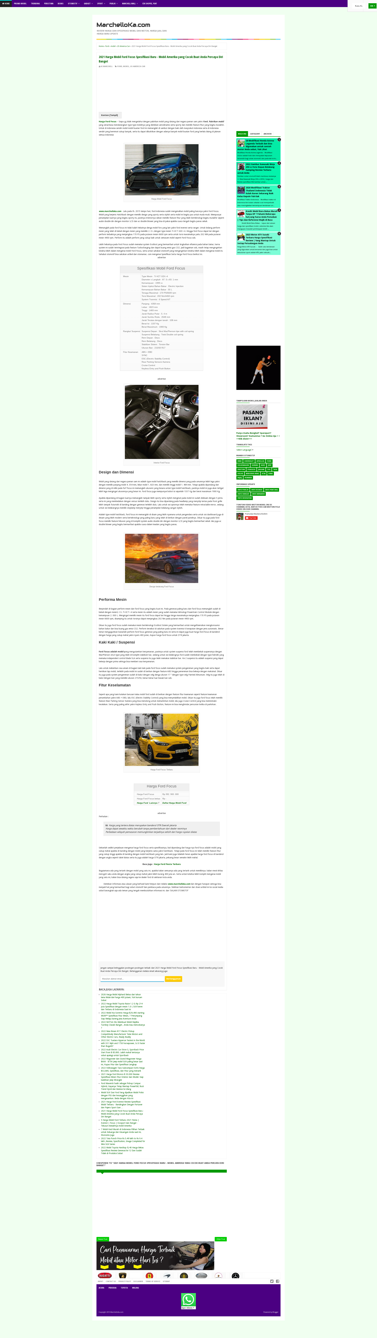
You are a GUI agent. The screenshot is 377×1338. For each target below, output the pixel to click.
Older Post (220, 1239)
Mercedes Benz (252, 474)
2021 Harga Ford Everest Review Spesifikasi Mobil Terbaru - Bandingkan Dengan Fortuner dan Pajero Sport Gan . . (121, 1105)
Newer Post (102, 1239)
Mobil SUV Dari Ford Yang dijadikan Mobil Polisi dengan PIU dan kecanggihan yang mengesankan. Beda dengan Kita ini (122, 1095)
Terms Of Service (152, 1281)
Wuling (135, 1287)
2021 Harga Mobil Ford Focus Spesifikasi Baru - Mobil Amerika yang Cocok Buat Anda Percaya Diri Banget (122, 1114)
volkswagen (243, 465)
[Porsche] (218, 1277)
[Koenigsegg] (184, 1278)
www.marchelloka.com (110, 211)
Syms (270, 474)
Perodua (112, 1287)
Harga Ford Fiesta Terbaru (167, 864)
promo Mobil (20, 3)
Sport (100, 3)
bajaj (240, 478)
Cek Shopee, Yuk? (149, 3)
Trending (35, 3)
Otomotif (72, 3)
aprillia (260, 461)
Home (7, 3)
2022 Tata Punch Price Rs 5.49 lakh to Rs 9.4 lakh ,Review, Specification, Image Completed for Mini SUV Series (123, 1141)
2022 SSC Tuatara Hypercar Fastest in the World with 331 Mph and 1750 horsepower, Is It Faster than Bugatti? (123, 1043)
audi (263, 465)
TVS (268, 469)
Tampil (113, 115)
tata (275, 469)
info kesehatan (245, 498)
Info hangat (243, 494)
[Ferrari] (149, 1277)
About (100, 1281)
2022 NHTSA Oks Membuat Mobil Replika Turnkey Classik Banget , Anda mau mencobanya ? (123, 1025)
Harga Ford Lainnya (147, 803)
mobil (126, 66)
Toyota (124, 1287)
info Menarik (258, 494)
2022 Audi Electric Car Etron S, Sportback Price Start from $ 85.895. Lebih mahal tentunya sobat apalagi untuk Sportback (122, 1052)
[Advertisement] (161, 89)
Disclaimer (138, 1281)
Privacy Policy (124, 1281)
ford (119, 66)
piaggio (251, 469)
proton (241, 469)
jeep (269, 465)
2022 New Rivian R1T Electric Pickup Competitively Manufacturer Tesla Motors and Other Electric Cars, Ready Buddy (121, 1034)
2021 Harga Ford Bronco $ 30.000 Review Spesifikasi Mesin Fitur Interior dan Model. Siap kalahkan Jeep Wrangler (122, 1077)
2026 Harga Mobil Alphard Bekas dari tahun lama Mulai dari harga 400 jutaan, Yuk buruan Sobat (121, 997)
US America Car (137, 66)
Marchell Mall (129, 3)
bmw (240, 461)
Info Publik (243, 490)
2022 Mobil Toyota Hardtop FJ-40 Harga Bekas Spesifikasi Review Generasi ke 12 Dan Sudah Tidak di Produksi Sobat (122, 1150)
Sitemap (166, 1281)
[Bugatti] (105, 1277)
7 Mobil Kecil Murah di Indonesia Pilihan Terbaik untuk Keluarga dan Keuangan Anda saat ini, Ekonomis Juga (122, 1132)
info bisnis (256, 490)
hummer (248, 478)
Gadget (87, 3)
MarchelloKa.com (123, 24)
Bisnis (60, 3)
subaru (255, 465)
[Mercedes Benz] (235, 1277)
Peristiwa (48, 3)
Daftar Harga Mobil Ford (174, 803)
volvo (240, 474)
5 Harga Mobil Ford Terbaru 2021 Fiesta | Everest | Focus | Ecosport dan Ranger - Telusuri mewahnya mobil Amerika (120, 1123)
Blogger (275, 1312)
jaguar (261, 469)
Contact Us (135, 1280)
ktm (264, 474)
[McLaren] (167, 1277)
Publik (112, 3)
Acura (101, 1287)
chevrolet (249, 461)
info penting (271, 490)
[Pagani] (201, 1277)
